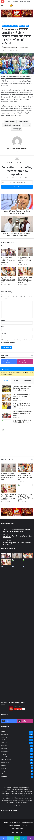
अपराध (3, 771)
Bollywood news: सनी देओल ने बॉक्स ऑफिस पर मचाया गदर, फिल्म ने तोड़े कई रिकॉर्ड (22, 388)
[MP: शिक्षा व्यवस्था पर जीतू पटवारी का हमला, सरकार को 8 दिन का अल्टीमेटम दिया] (6, 632)
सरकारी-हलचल (5, 751)
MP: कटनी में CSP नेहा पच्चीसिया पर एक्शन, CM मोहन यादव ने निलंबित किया (25, 259)
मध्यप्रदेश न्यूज (17, 129)
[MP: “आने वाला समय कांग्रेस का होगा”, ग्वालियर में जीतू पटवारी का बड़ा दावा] (8, 251)
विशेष (27, 25)
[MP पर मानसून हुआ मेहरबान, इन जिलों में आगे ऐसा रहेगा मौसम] (6, 422)
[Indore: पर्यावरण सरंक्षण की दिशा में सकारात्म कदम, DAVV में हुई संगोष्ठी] (6, 414)
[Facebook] (15, 806)
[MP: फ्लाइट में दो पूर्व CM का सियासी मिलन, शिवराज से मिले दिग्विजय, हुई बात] (25, 488)
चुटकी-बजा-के (5, 762)
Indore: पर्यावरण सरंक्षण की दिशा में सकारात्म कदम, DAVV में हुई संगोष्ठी (22, 413)
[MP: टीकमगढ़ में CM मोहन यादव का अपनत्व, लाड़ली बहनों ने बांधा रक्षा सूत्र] (8, 271)
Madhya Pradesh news (12, 125)
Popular (5, 381)
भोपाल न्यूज (27, 125)
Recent (16, 381)
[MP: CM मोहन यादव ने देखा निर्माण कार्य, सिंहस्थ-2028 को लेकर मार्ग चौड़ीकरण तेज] (28, 568)
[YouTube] (17, 806)
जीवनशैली (4, 757)
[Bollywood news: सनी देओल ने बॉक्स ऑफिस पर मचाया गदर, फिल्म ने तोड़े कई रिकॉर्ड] (6, 388)
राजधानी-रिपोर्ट (22, 25)
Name (3, 320)
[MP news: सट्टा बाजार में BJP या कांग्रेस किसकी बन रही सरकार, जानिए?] (6, 405)
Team (21, 828)
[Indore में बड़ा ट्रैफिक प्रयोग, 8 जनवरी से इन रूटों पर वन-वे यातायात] (6, 397)
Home (4, 22)
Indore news (24, 121)
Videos (4, 774)
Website (3, 333)
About (17, 828)
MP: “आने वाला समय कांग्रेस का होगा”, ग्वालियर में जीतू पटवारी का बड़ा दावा (8, 259)
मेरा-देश (16, 25)
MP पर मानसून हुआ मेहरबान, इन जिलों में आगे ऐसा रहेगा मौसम (22, 421)
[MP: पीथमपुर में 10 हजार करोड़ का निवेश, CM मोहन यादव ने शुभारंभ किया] (28, 562)
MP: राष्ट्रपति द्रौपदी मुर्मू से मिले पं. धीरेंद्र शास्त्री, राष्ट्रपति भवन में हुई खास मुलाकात (25, 280)
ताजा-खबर (4, 745)
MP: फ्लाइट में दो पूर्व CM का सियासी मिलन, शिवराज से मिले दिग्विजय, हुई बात (25, 497)
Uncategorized (6, 759)
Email (3, 326)
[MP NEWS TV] (11, 5)
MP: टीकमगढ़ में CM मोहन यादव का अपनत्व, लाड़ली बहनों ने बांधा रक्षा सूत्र (8, 280)
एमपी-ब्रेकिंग (11, 25)
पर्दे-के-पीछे (4, 748)
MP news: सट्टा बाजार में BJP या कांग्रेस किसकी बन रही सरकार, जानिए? (22, 405)
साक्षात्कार (4, 765)
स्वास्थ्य (4, 768)
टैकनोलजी (4, 776)
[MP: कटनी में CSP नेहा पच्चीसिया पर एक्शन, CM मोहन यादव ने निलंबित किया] (25, 251)
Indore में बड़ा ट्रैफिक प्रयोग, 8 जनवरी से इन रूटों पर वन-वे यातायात (21, 396)
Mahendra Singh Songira (10, 47)
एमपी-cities (10, 22)
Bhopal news (10, 121)
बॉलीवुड (4, 754)
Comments (27, 381)
